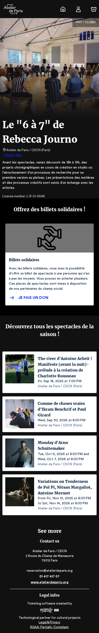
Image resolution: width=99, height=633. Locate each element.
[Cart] (94, 9)
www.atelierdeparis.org (49, 582)
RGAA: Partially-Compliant (49, 627)
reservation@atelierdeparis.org (50, 570)
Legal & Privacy (49, 622)
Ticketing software (41, 603)
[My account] (78, 9)
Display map (13, 155)
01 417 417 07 (49, 576)
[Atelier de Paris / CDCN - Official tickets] (63, 9)
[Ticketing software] (49, 610)
